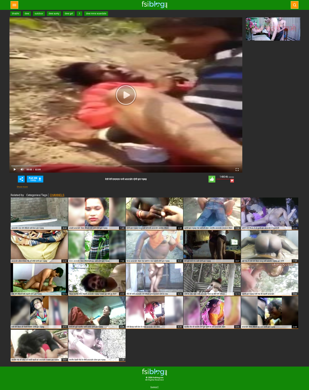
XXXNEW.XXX (154, 4)
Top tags (14, 5)
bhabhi (15, 13)
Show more (22, 187)
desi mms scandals (96, 13)
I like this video (211, 179)
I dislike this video (232, 181)
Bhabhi (35, 179)
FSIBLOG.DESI (154, 372)
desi (27, 13)
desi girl (69, 13)
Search (294, 5)
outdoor (39, 13)
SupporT (154, 387)
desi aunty (54, 13)
